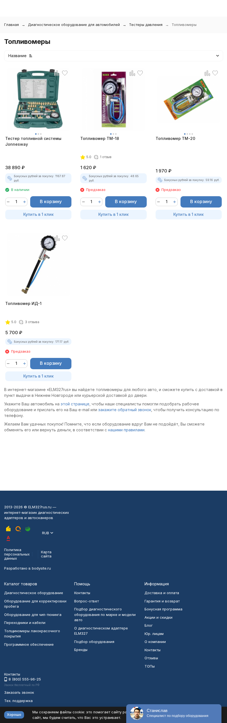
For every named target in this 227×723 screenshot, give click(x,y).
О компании (155, 641)
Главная (11, 24)
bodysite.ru (41, 568)
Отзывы (151, 658)
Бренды (80, 649)
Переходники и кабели (24, 622)
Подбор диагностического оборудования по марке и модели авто (105, 614)
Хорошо (14, 714)
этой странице (75, 404)
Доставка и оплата (162, 593)
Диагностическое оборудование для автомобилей (74, 24)
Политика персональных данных (17, 553)
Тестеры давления (145, 24)
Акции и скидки (158, 617)
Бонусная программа (163, 609)
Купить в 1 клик (38, 214)
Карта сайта (46, 554)
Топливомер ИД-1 (23, 303)
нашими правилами (126, 429)
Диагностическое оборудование (33, 593)
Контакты (82, 593)
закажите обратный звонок (124, 409)
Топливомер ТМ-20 (175, 138)
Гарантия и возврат (162, 601)
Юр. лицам (154, 633)
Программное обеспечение (29, 644)
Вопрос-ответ (86, 601)
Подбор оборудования (94, 641)
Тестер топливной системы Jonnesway (33, 141)
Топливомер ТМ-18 (99, 138)
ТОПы (150, 666)
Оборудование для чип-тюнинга (32, 614)
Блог (149, 625)
